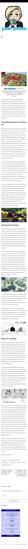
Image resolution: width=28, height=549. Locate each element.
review (19, 462)
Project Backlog (11, 88)
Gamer (5, 88)
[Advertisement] (14, 54)
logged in (9, 490)
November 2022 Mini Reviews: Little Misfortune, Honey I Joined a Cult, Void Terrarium (20, 472)
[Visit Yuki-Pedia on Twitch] (3, 505)
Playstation (12, 462)
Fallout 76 (4, 460)
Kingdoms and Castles (14, 460)
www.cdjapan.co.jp (10, 535)
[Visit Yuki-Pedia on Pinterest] (5, 505)
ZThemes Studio (22, 544)
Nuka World (5, 462)
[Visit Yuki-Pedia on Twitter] (1, 505)
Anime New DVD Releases (11, 510)
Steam (24, 462)
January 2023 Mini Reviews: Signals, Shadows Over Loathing (7, 472)
